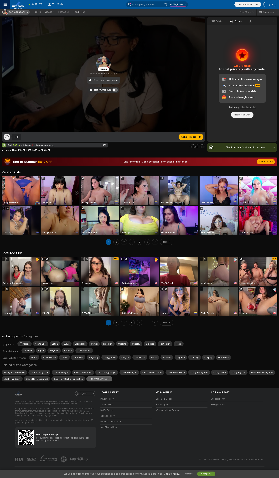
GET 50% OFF (266, 161)
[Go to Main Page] (18, 4)
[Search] (166, 4)
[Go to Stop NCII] (79, 459)
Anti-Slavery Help (108, 427)
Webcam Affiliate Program (168, 410)
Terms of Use (106, 404)
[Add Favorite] (7, 137)
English (83, 393)
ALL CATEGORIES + (99, 379)
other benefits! (248, 107)
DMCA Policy (106, 410)
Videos (49, 12)
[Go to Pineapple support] (64, 459)
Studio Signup (162, 404)
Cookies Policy (107, 416)
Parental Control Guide (110, 421)
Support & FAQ (218, 399)
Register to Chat (242, 115)
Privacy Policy (107, 399)
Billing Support (218, 404)
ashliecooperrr (11, 336)
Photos (64, 12)
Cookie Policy (171, 474)
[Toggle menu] (5, 4)
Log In (270, 4)
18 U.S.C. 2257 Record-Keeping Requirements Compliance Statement (231, 459)
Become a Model (164, 399)
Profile (37, 12)
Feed (76, 12)
